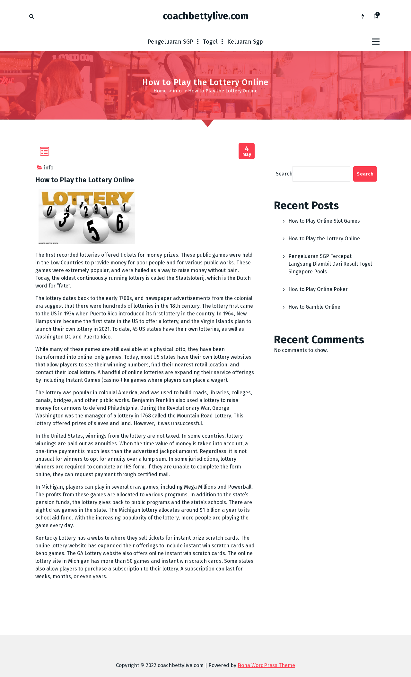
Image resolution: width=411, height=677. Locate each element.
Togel (210, 41)
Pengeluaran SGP (170, 41)
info (177, 91)
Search (284, 174)
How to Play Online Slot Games (324, 221)
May (246, 151)
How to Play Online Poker (318, 289)
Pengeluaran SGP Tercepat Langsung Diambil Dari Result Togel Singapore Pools (330, 264)
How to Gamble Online (314, 307)
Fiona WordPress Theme (266, 665)
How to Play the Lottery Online (324, 239)
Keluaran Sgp (245, 41)
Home (160, 91)
